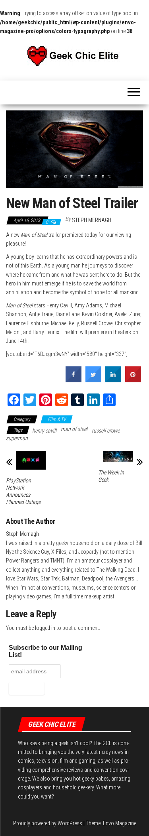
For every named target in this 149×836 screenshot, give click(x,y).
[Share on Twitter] (93, 380)
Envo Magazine (119, 823)
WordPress (70, 823)
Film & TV (57, 419)
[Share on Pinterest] (133, 380)
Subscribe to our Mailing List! (45, 651)
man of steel (74, 429)
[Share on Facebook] (73, 380)
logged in (45, 628)
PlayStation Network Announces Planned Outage (23, 491)
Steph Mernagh (91, 220)
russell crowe (106, 430)
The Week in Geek (111, 476)
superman (17, 438)
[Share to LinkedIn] (113, 380)
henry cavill (44, 430)
